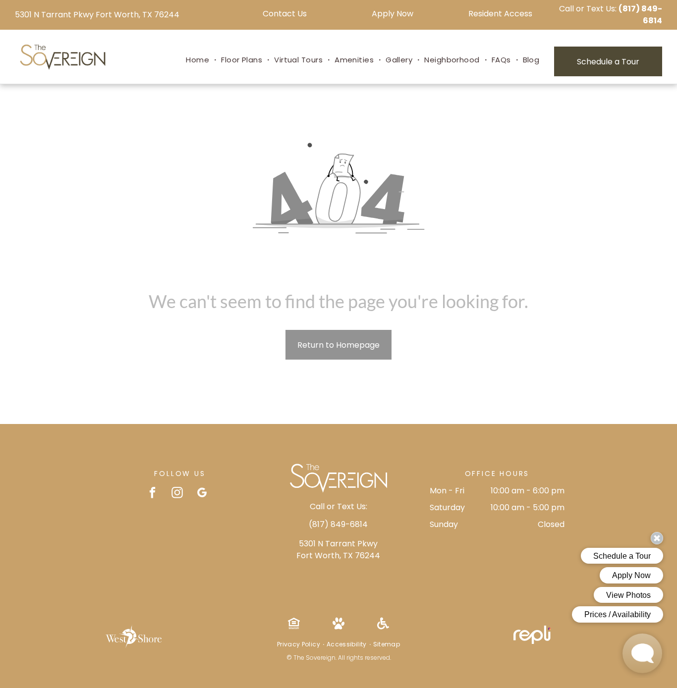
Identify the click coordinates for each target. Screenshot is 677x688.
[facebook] (152, 494)
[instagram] (177, 494)
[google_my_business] (202, 494)
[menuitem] (198, 60)
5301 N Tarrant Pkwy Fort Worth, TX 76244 (97, 14)
